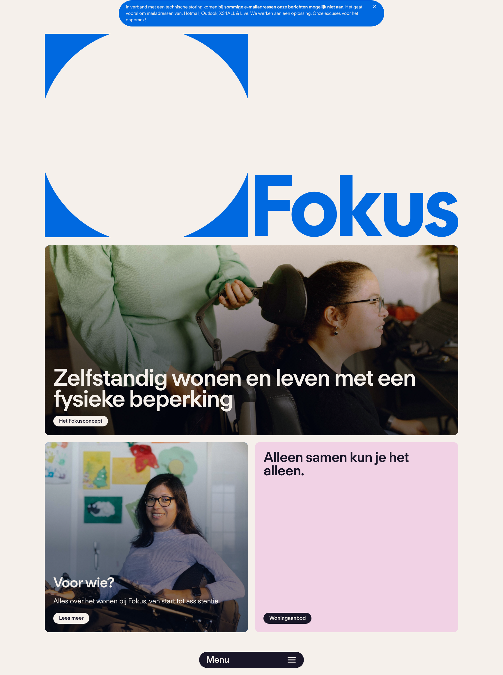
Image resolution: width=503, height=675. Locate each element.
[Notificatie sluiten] (374, 7)
